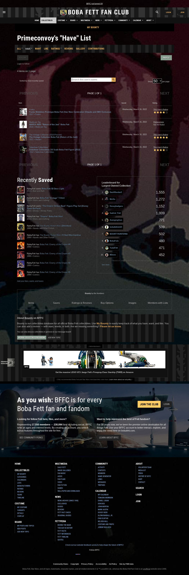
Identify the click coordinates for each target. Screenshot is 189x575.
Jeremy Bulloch (104, 527)
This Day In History (65, 528)
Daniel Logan (103, 501)
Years (19, 495)
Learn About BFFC (109, 437)
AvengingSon (116, 220)
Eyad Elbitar (103, 518)
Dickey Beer (102, 512)
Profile (166, 58)
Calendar (137, 20)
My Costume (22, 507)
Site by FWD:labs (126, 564)
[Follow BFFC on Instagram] (82, 556)
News (97, 20)
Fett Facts (62, 531)
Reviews (68, 48)
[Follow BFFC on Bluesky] (111, 556)
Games (60, 488)
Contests (101, 470)
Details (20, 513)
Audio (60, 476)
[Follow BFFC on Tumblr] (92, 556)
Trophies (101, 485)
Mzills (112, 199)
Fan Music (62, 473)
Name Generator (104, 476)
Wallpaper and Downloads (69, 491)
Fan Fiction (62, 485)
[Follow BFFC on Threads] (101, 556)
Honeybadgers (116, 206)
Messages (102, 482)
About (149, 20)
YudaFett (114, 248)
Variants (21, 510)
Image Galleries (64, 470)
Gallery (80, 48)
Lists (19, 483)
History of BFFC (144, 476)
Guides (60, 507)
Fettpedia (109, 20)
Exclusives (62, 504)
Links (100, 479)
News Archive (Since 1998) (68, 501)
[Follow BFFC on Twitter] (87, 556)
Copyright (75, 564)
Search (140, 488)
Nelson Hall (103, 521)
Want (38, 48)
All (19, 48)
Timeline (20, 498)
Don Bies (101, 504)
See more (106, 265)
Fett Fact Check (64, 512)
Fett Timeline (63, 537)
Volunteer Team (144, 467)
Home (37, 20)
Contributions (96, 48)
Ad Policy (113, 564)
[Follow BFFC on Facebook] (78, 556)
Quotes (60, 540)
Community (123, 20)
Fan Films (61, 479)
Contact (141, 482)
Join (182, 12)
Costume (61, 20)
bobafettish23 (116, 227)
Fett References (64, 534)
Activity (101, 467)
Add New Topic (54, 337)
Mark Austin (103, 509)
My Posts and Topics (25, 526)
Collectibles (47, 20)
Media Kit (142, 470)
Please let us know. (110, 326)
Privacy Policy (87, 564)
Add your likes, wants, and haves (30, 281)
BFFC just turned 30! (94, 4)
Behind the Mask (64, 525)
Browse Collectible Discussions (31, 338)
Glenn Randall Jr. (105, 515)
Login (168, 12)
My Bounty (93, 27)
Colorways (21, 480)
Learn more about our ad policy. (120, 379)
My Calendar (103, 495)
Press (140, 473)
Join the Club (149, 404)
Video (60, 482)
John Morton (103, 507)
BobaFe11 (114, 241)
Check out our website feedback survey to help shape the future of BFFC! (94, 545)
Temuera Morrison (105, 498)
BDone (113, 255)
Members (101, 473)
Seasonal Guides (64, 515)
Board (73, 20)
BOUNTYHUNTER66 (119, 234)
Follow (22, 58)
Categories (21, 477)
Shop (140, 479)
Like (46, 48)
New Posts (21, 529)
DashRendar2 (116, 192)
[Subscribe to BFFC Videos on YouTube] (96, 556)
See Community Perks (31, 437)
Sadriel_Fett (115, 213)
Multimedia (86, 20)
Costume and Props (106, 524)
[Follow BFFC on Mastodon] (106, 556)
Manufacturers (23, 486)
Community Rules (60, 564)
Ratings (55, 48)
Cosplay (20, 516)
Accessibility (101, 564)
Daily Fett (62, 467)
